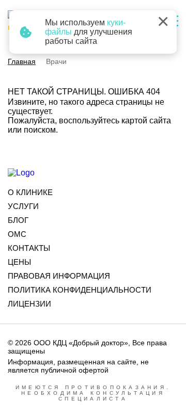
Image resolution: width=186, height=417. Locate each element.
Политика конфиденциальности (79, 289)
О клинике (30, 192)
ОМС (17, 234)
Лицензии (29, 303)
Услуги (23, 206)
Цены (19, 262)
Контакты (29, 248)
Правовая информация (59, 275)
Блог (18, 220)
